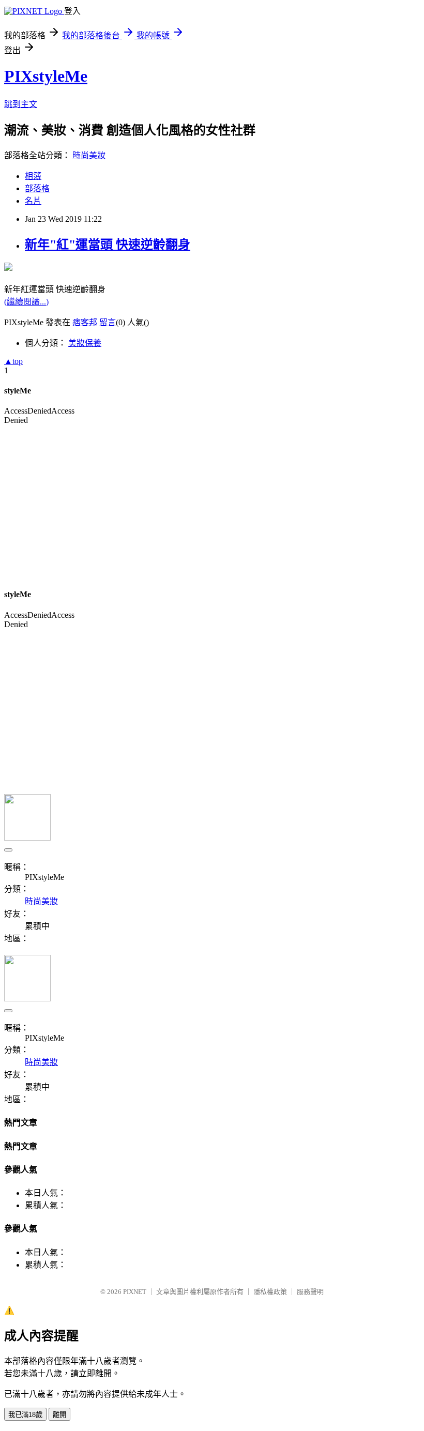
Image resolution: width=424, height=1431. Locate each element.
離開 (59, 1415)
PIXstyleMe (45, 76)
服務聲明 (310, 1292)
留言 (107, 322)
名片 (33, 200)
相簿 (33, 176)
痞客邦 (84, 322)
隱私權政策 (270, 1292)
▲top (13, 361)
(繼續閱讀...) (26, 301)
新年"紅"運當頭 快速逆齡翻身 (107, 244)
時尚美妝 (88, 155)
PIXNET (134, 1292)
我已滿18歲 (25, 1415)
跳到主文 (20, 104)
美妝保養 (84, 343)
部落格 (37, 188)
